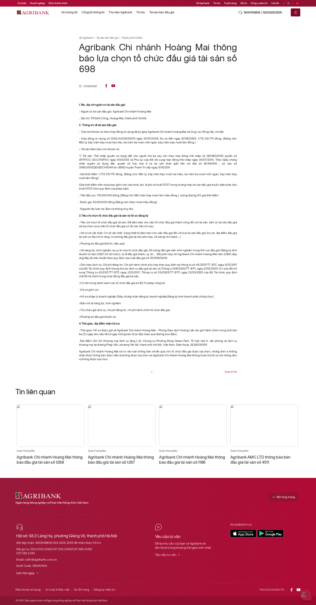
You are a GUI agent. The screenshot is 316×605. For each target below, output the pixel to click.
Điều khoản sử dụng (28, 589)
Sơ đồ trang (81, 589)
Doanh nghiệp (37, 3)
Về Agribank (203, 3)
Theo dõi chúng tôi (271, 590)
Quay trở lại (231, 371)
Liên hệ (275, 3)
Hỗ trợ (243, 3)
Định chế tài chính (58, 3)
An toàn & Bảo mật (57, 589)
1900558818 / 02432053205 (263, 12)
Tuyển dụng (230, 3)
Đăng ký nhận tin (104, 589)
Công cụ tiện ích (259, 3)
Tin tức (217, 3)
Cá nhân (22, 3)
